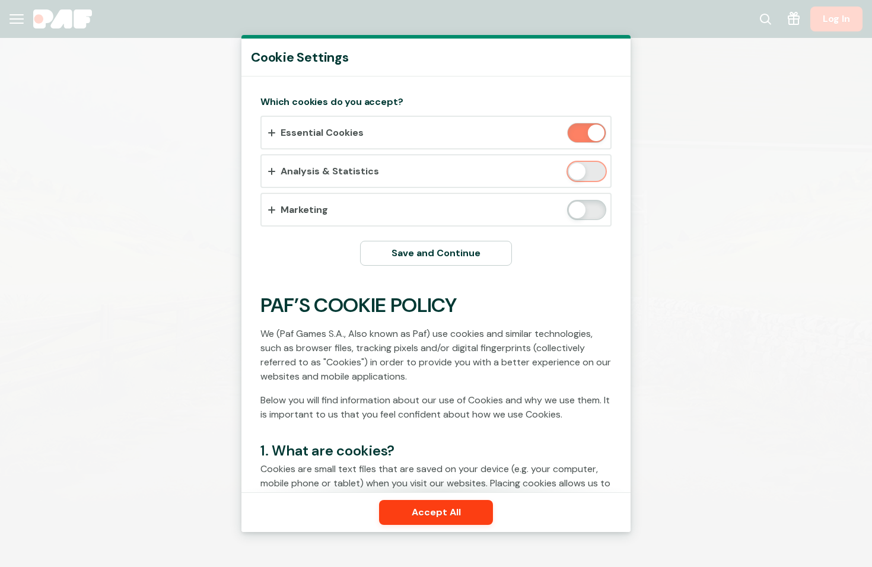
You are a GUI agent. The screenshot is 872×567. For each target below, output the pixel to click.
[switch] (595, 134)
